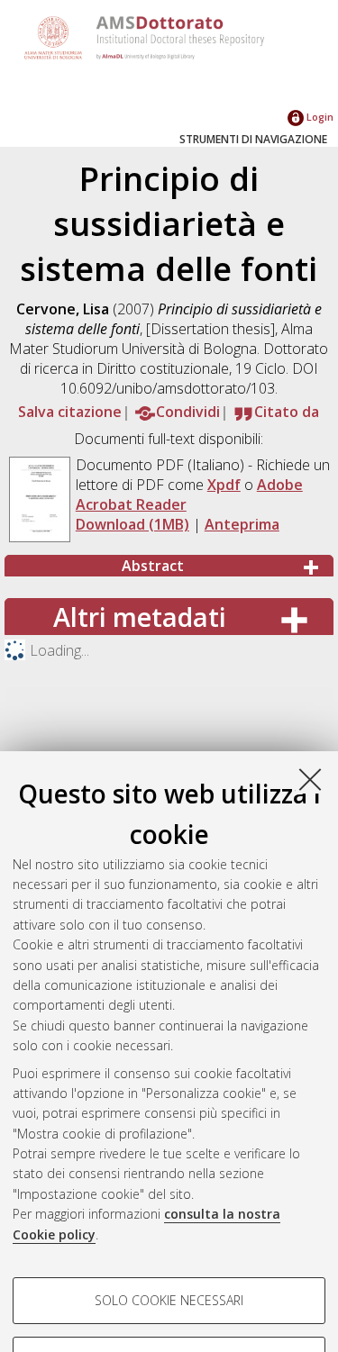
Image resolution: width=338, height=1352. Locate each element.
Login (318, 116)
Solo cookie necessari (169, 1300)
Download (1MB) (132, 524)
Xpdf (224, 485)
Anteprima (242, 524)
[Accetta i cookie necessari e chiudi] (310, 779)
